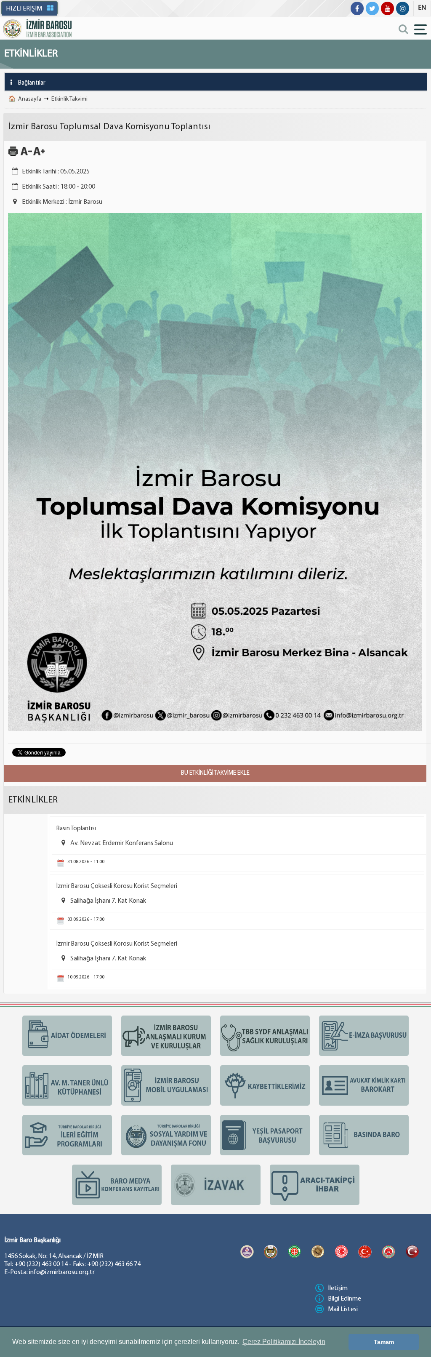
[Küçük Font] (26, 155)
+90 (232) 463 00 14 (41, 1264)
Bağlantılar (31, 83)
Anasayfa (29, 99)
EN (422, 8)
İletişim (338, 1288)
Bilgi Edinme (344, 1299)
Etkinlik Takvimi (69, 99)
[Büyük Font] (39, 155)
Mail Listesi (343, 1309)
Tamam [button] (384, 1341)
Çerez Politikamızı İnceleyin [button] (283, 1341)
